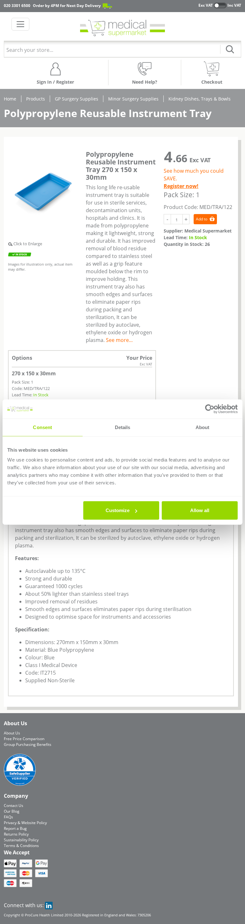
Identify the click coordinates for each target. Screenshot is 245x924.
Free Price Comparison (24, 738)
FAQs (8, 817)
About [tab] (203, 427)
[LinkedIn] (49, 905)
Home (10, 99)
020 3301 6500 (17, 5)
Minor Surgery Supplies (133, 99)
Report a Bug (15, 828)
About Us (12, 733)
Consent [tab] (42, 427)
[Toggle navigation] (20, 24)
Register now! (181, 186)
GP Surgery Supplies (76, 99)
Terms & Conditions (21, 845)
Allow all (199, 510)
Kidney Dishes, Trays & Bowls (199, 99)
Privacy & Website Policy (25, 822)
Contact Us (13, 805)
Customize (118, 510)
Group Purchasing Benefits (27, 744)
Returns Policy (16, 834)
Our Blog (11, 811)
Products (35, 99)
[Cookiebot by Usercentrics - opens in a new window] (210, 408)
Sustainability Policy (21, 840)
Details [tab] (122, 427)
